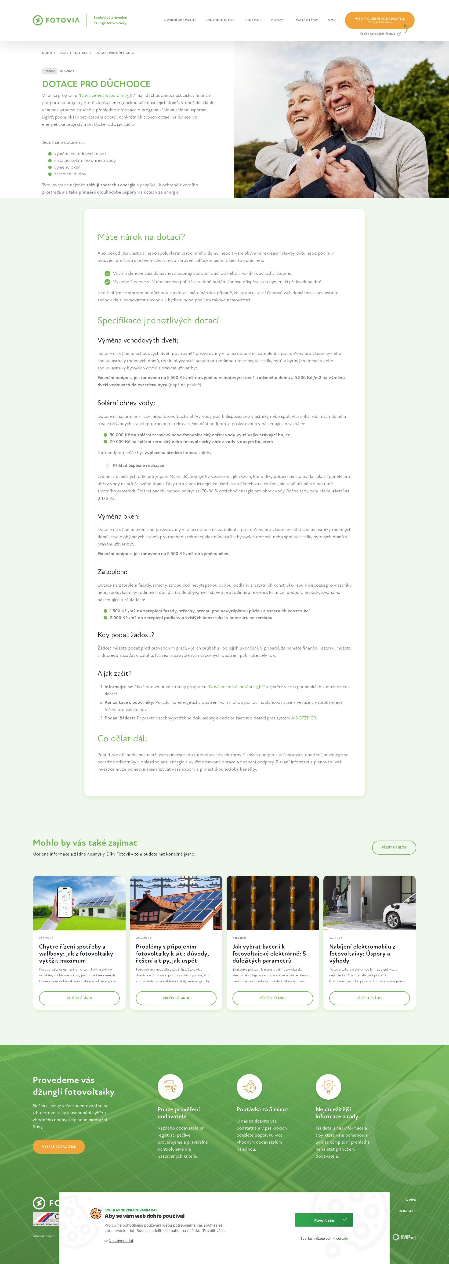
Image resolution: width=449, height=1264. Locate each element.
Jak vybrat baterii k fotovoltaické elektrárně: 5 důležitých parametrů (269, 953)
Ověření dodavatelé (180, 20)
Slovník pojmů (44, 1236)
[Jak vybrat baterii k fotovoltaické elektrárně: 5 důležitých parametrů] (273, 903)
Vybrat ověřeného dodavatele (380, 20)
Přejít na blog (394, 847)
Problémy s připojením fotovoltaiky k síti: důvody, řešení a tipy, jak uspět (172, 953)
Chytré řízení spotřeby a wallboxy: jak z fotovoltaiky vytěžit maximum (76, 953)
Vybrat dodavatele (59, 1147)
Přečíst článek (79, 998)
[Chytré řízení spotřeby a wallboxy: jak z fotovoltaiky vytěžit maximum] (79, 903)
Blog (331, 20)
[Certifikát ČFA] (51, 1218)
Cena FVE (252, 20)
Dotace (277, 20)
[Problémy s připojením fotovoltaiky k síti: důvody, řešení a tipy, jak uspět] (176, 903)
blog (63, 53)
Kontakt (407, 1211)
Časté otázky (307, 20)
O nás (410, 1199)
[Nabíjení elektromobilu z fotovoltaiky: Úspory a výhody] (369, 903)
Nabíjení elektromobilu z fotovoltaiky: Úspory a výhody (362, 953)
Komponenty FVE (219, 20)
